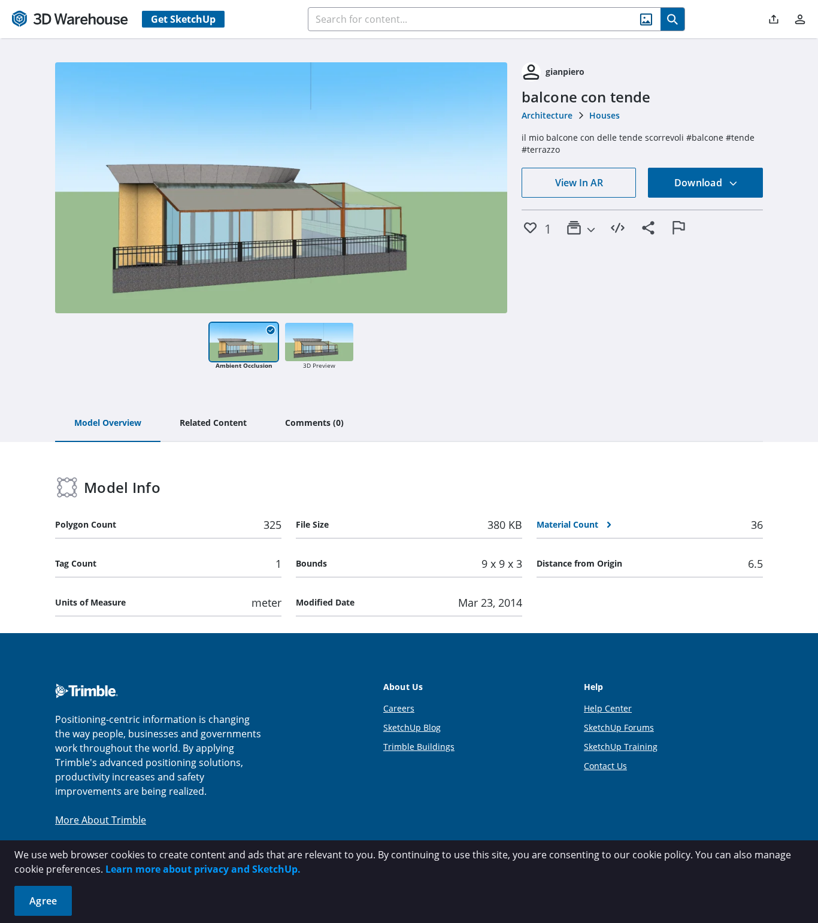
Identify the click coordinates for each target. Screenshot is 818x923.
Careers (398, 708)
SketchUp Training (621, 746)
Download (699, 182)
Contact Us (605, 765)
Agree (43, 900)
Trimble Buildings (419, 746)
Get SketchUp (183, 19)
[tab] (107, 423)
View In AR (579, 182)
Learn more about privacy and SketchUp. (203, 869)
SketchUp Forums (619, 727)
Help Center (608, 708)
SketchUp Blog (412, 727)
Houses (604, 115)
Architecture (547, 115)
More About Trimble (100, 820)
